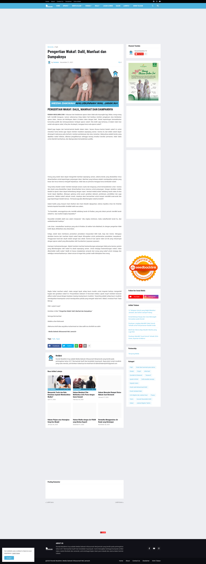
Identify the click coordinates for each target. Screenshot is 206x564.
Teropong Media (133, 354)
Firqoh (139, 371)
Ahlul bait (147, 371)
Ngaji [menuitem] (97, 6)
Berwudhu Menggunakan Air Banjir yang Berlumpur (108, 421)
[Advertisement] (103, 26)
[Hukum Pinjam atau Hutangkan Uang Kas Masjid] (59, 410)
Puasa (153, 395)
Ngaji (58, 339)
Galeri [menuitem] (118, 6)
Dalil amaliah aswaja (148, 379)
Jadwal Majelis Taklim (143, 403)
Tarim (131, 399)
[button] (152, 6)
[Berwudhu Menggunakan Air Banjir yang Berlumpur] (109, 410)
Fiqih (56, 47)
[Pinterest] (81, 346)
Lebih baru (50, 502)
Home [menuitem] (58, 6)
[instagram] (156, 1)
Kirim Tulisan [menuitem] (138, 6)
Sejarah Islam (134, 383)
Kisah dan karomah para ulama (145, 367)
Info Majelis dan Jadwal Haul (138, 395)
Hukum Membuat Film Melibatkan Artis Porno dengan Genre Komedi (84, 394)
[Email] (85, 346)
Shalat (132, 371)
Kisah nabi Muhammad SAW (138, 387)
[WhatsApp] (76, 346)
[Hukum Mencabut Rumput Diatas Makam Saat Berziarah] (109, 383)
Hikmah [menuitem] (88, 6)
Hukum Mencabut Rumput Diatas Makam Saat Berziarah (109, 393)
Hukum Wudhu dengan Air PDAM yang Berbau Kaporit (84, 421)
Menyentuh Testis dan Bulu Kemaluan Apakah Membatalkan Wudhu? (59, 394)
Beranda (50, 47)
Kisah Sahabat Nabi (136, 391)
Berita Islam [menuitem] (76, 6)
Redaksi (59, 356)
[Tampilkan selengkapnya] (89, 346)
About (53, 1)
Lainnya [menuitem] (126, 6)
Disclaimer (68, 1)
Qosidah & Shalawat (136, 375)
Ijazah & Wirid (134, 379)
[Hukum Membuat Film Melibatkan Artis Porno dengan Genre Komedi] (84, 383)
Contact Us (60, 1)
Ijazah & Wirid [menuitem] (108, 6)
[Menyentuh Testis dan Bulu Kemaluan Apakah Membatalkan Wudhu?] (59, 383)
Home (47, 1)
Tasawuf (148, 375)
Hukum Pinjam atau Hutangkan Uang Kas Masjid (58, 421)
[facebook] (153, 1)
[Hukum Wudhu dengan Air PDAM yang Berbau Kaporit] (84, 410)
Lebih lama (119, 502)
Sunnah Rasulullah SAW (144, 399)
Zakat (131, 403)
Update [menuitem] (65, 6)
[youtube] (160, 1)
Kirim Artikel (77, 1)
